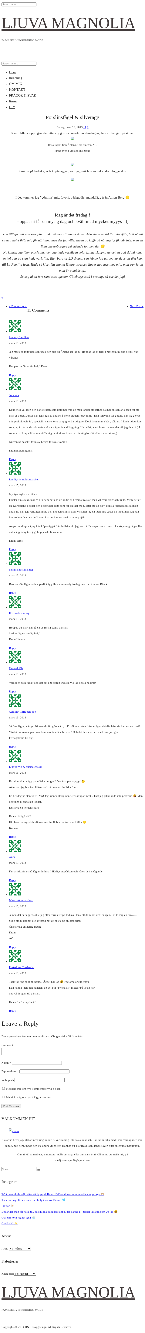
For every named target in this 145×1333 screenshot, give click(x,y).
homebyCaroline (19, 337)
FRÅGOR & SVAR (22, 95)
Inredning (15, 78)
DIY (12, 107)
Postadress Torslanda (21, 967)
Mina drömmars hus (21, 900)
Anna (12, 856)
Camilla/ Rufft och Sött (22, 711)
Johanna (14, 395)
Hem (12, 72)
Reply (12, 375)
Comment (7, 1045)
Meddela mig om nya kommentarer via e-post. (33, 1088)
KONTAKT (17, 89)
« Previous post (18, 306)
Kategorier (8, 1273)
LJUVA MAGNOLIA (68, 23)
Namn (6, 1062)
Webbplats (8, 1080)
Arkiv (5, 1248)
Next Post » (136, 306)
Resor (13, 101)
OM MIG (15, 84)
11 (84, 127)
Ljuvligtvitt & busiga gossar (25, 766)
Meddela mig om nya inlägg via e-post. (29, 1097)
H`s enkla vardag (19, 613)
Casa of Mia (16, 668)
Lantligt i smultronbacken (24, 479)
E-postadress (10, 1071)
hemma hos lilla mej (21, 569)
